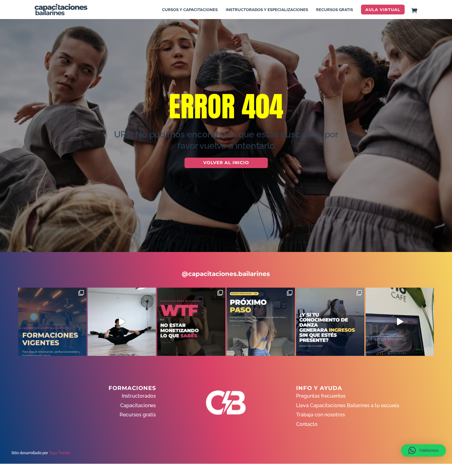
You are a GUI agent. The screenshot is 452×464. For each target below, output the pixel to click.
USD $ (438, 99)
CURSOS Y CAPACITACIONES (190, 10)
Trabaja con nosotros (320, 415)
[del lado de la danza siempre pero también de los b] (330, 322)
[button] (423, 450)
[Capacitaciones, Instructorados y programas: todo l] (52, 322)
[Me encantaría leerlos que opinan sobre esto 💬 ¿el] (400, 322)
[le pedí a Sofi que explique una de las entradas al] (122, 322)
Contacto (307, 424)
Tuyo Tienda (59, 453)
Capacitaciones (138, 405)
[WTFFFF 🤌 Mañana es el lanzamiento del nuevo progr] (191, 322)
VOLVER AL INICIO (226, 162)
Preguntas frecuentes (321, 396)
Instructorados (139, 396)
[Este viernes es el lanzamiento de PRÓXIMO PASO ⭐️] (261, 322)
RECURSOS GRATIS (334, 10)
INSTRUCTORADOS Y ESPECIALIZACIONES (267, 10)
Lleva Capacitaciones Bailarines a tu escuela (347, 405)
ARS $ (438, 112)
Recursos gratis (138, 415)
